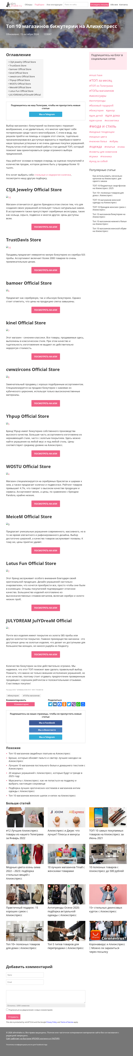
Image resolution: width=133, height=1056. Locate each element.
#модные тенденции (101, 132)
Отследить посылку (99, 4)
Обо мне (114, 4)
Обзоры (28, 4)
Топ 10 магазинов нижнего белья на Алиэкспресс (110, 222)
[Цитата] (20, 988)
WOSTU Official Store (20, 83)
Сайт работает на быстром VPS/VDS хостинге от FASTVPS (32, 1038)
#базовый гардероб (101, 105)
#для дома (112, 115)
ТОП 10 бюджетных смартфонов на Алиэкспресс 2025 (109, 187)
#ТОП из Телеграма (101, 85)
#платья (109, 146)
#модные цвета (98, 136)
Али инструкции (54, 4)
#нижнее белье (98, 141)
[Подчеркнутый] (14, 988)
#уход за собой (98, 161)
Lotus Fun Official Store (21, 91)
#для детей (96, 115)
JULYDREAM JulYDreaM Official (25, 94)
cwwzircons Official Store (22, 76)
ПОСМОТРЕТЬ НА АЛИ (45, 227)
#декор (110, 110)
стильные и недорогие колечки (52, 174)
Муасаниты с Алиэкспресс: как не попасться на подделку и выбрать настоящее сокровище (43, 782)
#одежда (95, 146)
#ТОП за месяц (100, 80)
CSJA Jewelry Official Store (22, 61)
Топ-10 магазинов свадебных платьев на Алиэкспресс (39, 753)
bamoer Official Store (20, 69)
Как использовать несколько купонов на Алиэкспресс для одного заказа (107, 178)
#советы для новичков (103, 151)
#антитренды (97, 100)
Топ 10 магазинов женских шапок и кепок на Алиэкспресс (42, 795)
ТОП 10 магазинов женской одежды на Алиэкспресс (107, 201)
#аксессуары (97, 96)
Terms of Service (67, 1022)
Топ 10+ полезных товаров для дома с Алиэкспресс (108, 194)
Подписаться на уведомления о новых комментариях (31, 1010)
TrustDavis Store (17, 65)
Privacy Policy (51, 1022)
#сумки (93, 156)
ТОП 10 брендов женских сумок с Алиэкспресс (109, 208)
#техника (106, 156)
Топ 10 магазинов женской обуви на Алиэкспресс (109, 229)
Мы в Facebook (46, 722)
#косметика (112, 120)
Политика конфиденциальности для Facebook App (26, 1044)
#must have (95, 75)
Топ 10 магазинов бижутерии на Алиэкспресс (109, 215)
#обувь (113, 141)
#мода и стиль (102, 126)
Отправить (13, 1017)
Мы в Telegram (47, 114)
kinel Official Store (18, 72)
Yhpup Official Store (19, 80)
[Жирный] (7, 988)
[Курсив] (10, 988)
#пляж (121, 146)
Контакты (123, 4)
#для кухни (95, 120)
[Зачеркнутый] (17, 988)
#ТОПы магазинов (31, 695)
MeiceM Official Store (20, 87)
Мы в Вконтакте (47, 730)
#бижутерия (13, 695)
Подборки (39, 4)
